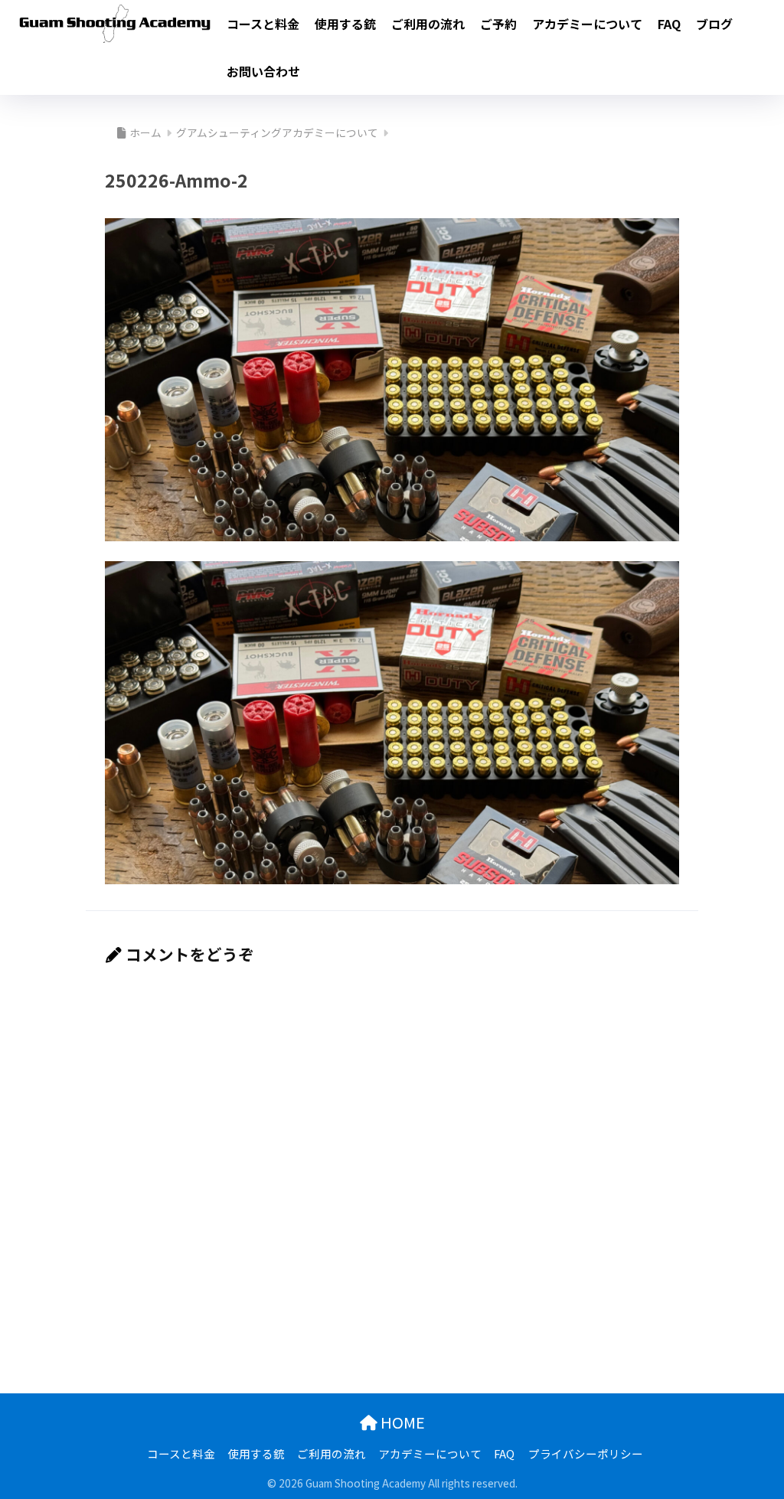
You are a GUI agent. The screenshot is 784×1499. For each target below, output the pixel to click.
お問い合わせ (263, 71)
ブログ (714, 24)
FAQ (669, 24)
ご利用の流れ (428, 24)
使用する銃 (345, 24)
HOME (401, 1422)
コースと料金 (263, 24)
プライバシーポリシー (585, 1453)
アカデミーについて (587, 24)
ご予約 (498, 24)
